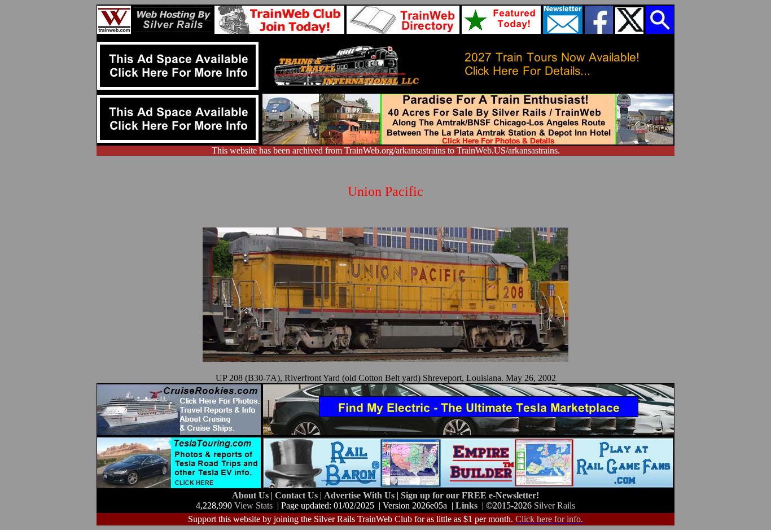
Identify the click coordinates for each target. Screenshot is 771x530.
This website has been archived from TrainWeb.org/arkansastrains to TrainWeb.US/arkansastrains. (386, 150)
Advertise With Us (360, 495)
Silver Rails (554, 505)
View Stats (253, 505)
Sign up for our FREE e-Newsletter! (470, 495)
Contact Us (297, 495)
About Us (251, 495)
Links (466, 505)
